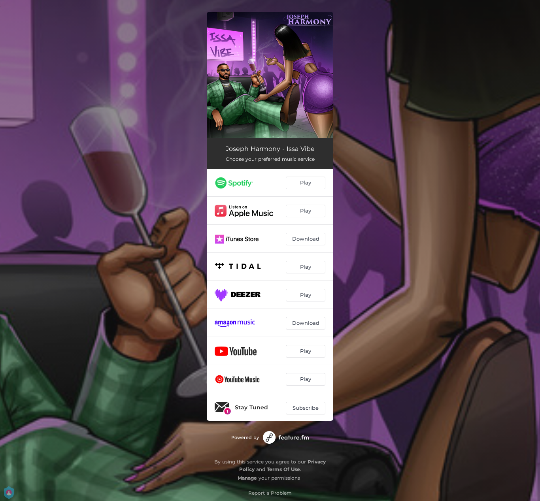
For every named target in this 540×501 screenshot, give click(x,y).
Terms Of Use (283, 469)
